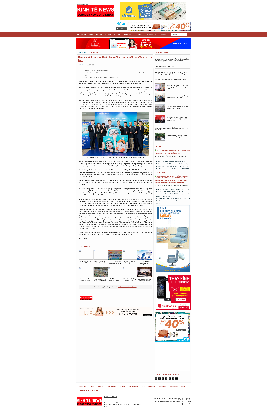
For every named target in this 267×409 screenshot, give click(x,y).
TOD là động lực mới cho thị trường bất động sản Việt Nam (177, 107)
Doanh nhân (138, 34)
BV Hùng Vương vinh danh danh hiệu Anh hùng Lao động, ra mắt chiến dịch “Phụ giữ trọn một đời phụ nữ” (172, 60)
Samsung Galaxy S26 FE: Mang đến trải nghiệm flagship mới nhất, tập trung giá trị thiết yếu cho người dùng (171, 73)
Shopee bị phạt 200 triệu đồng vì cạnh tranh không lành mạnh (100, 77)
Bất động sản (111, 386)
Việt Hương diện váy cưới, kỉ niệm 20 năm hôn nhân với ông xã (178, 136)
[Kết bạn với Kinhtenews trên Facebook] (86, 300)
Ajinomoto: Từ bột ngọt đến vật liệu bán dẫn (95, 70)
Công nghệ (149, 34)
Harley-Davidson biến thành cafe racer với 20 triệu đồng (172, 164)
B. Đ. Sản (99, 34)
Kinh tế (91, 34)
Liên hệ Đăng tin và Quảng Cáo (89, 390)
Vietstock (107, 34)
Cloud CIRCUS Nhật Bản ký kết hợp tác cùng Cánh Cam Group (177, 96)
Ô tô (156, 34)
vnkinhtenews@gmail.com (127, 287)
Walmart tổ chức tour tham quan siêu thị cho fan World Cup (173, 198)
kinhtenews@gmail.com (116, 403)
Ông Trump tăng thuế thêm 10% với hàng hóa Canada (170, 79)
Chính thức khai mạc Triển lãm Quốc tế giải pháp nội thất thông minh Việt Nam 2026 (178, 87)
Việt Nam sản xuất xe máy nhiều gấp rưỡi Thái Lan (170, 161)
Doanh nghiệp (127, 34)
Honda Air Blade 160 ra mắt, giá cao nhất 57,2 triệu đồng (172, 166)
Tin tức (83, 34)
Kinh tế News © (110, 397)
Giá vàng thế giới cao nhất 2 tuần (164, 66)
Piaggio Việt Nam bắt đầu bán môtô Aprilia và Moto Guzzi (172, 168)
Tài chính (116, 34)
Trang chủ (82, 386)
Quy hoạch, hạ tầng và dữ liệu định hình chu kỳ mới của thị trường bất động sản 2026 (177, 119)
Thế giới (163, 34)
